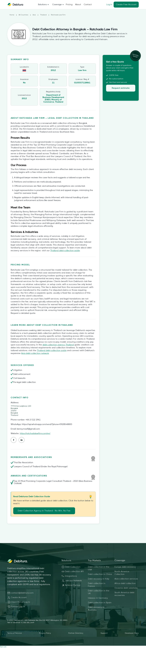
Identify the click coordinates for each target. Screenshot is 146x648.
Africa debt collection (125, 583)
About (78, 5)
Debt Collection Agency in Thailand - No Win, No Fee (44, 511)
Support (104, 633)
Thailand (43, 15)
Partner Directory (75, 633)
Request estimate (121, 88)
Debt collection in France (96, 584)
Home (12, 15)
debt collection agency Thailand (58, 345)
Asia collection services (126, 579)
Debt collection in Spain (99, 603)
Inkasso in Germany (98, 598)
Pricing (69, 5)
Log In (109, 5)
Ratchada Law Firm (58, 15)
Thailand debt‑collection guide (51, 351)
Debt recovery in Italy (98, 579)
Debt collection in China (100, 574)
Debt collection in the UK (98, 592)
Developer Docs (132, 633)
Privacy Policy (45, 633)
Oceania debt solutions (126, 588)
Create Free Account (126, 5)
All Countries (23, 15)
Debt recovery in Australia (96, 608)
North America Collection (122, 573)
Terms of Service (14, 633)
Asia (34, 15)
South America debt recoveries (124, 594)
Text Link (3, 647)
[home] (15, 4)
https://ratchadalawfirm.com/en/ (35, 433)
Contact (88, 5)
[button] (42, 4)
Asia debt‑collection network (35, 353)
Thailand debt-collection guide (65, 251)
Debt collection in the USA (98, 568)
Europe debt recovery (125, 567)
